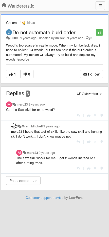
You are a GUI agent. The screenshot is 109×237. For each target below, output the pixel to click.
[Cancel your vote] (95, 115)
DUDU (15, 38)
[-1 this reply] (101, 115)
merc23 (60, 38)
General (11, 22)
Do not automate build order (44, 32)
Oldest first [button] (90, 93)
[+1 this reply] (88, 115)
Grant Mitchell (32, 126)
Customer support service (44, 197)
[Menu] (100, 5)
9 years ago (37, 104)
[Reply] (78, 115)
